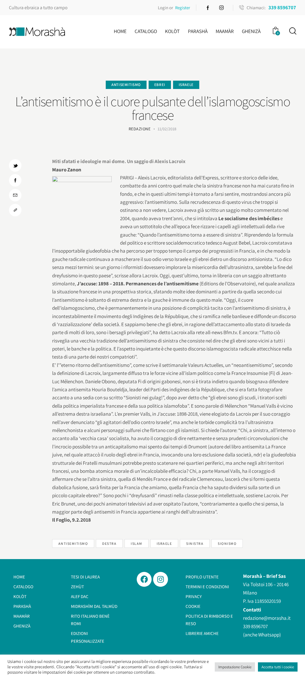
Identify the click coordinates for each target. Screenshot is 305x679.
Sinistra (194, 543)
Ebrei (159, 84)
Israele (186, 84)
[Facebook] (144, 579)
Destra (109, 543)
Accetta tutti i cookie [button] (278, 666)
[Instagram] (160, 579)
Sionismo (227, 543)
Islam (136, 543)
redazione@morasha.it (267, 618)
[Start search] (292, 31)
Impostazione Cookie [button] (234, 666)
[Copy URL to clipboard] (15, 210)
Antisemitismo (126, 84)
